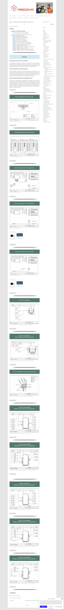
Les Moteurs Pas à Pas (46, 114)
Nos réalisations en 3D (46, 100)
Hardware (31, 15)
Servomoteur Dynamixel (46, 78)
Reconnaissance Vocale (46, 62)
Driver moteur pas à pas (46, 77)
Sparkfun (11, 600)
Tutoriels (27, 15)
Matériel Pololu (45, 61)
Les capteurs (45, 45)
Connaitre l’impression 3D (46, 97)
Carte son (44, 65)
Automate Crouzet (45, 42)
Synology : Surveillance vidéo (47, 40)
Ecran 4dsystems (46, 68)
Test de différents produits (47, 98)
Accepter (43, 606)
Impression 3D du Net (46, 101)
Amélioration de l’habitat (46, 116)
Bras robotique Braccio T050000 (47, 109)
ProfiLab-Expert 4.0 (46, 88)
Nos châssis (45, 33)
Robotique (14, 15)
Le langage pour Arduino (46, 89)
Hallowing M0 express (46, 36)
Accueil (11, 15)
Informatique (41, 15)
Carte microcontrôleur (46, 53)
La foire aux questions (46, 50)
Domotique (23, 15)
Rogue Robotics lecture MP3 (47, 64)
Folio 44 (14, 36)
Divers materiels (45, 83)
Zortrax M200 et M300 (46, 102)
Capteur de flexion (46, 46)
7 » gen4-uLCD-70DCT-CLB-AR (48, 69)
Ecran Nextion (46, 70)
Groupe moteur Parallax (46, 108)
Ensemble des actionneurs (47, 82)
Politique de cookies (50, 608)
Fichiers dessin (45, 119)
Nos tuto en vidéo (45, 110)
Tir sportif (44, 118)
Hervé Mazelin (19, 597)
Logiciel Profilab (45, 51)
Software (36, 15)
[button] (62, 598)
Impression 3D (46, 15)
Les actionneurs (45, 49)
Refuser (51, 606)
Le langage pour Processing (47, 90)
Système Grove (45, 55)
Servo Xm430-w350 (46, 79)
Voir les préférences (59, 606)
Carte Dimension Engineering (47, 80)
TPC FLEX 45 (45, 99)
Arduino (44, 44)
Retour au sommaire (12, 89)
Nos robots (44, 32)
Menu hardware (45, 86)
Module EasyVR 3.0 (46, 63)
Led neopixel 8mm (45, 37)
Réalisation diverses (46, 34)
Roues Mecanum (45, 106)
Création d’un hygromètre (47, 41)
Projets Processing (45, 115)
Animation (18, 15)
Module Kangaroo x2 (47, 81)
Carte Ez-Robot (45, 54)
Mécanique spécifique (46, 105)
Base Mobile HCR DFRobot (47, 107)
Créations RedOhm (46, 117)
